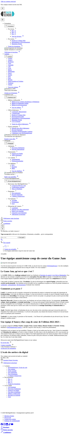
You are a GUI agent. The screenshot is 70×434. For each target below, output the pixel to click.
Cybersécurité (16, 113)
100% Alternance (17, 155)
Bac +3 (14, 32)
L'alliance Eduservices (18, 196)
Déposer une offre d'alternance (20, 128)
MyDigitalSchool (52, 266)
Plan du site (7, 417)
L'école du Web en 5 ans (19, 185)
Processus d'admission (18, 148)
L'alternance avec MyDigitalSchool (22, 133)
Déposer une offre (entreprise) (20, 209)
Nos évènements (13, 374)
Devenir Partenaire (17, 130)
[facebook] (2, 425)
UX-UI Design (16, 121)
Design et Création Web (18, 40)
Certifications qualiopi (18, 187)
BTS (13, 165)
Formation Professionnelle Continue (22, 131)
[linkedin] (7, 425)
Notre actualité (12, 371)
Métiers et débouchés (14, 393)
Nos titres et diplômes (14, 392)
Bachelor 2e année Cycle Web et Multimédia (53, 275)
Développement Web (18, 116)
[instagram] (4, 425)
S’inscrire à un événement (19, 213)
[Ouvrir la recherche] (2, 225)
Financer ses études (17, 153)
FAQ (13, 203)
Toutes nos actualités (10, 249)
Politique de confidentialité (12, 421)
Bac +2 (14, 30)
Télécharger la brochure (18, 214)
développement (21, 285)
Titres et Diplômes (17, 189)
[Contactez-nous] (2, 240)
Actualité (14, 200)
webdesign (4, 285)
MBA (13, 168)
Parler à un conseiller (18, 211)
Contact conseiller (6, 345)
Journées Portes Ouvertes (10, 360)
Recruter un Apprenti (14, 395)
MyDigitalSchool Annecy (14, 327)
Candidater (15, 208)
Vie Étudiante (12, 387)
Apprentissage (16, 159)
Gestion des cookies (10, 419)
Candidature (6, 223)
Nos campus (11, 369)
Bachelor (14, 167)
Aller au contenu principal (8, 1)
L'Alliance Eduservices (14, 375)
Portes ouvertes (7, 221)
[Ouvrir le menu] (2, 19)
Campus (6, 54)
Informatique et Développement (21, 42)
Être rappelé (6, 242)
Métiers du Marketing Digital (20, 103)
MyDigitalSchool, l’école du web (17, 367)
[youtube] (12, 425)
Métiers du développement (19, 105)
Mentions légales (9, 416)
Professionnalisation (17, 161)
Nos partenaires (16, 193)
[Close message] (2, 8)
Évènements (15, 202)
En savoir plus (5, 342)
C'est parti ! (22, 237)
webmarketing (12, 285)
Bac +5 (14, 34)
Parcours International (18, 149)
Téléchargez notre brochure (11, 218)
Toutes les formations (14, 384)
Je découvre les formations (8, 348)
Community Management (19, 111)
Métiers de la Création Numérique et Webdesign (25, 102)
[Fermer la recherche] (2, 228)
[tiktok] (9, 425)
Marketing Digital (17, 44)
